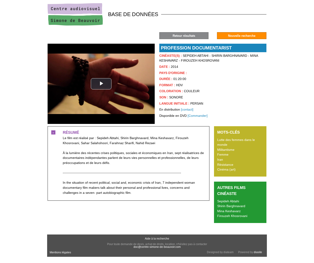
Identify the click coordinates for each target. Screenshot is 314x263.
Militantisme (225, 150)
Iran (220, 159)
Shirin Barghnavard (231, 206)
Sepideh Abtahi (228, 201)
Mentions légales (60, 252)
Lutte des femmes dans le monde (236, 142)
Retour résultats (184, 35)
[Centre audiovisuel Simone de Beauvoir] (75, 24)
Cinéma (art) (226, 169)
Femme (222, 154)
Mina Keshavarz (229, 211)
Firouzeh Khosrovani (232, 216)
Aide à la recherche (157, 238)
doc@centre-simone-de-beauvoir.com (157, 247)
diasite (258, 252)
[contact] (187, 109)
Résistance (225, 164)
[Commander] (198, 115)
